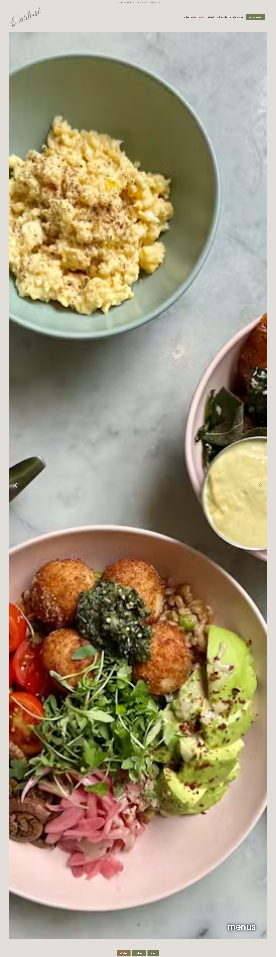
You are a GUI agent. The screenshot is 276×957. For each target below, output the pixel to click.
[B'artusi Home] (26, 17)
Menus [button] (202, 17)
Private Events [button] (236, 17)
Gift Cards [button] (222, 17)
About (211, 16)
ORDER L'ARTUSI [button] (189, 17)
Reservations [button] (255, 17)
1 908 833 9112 (156, 2)
